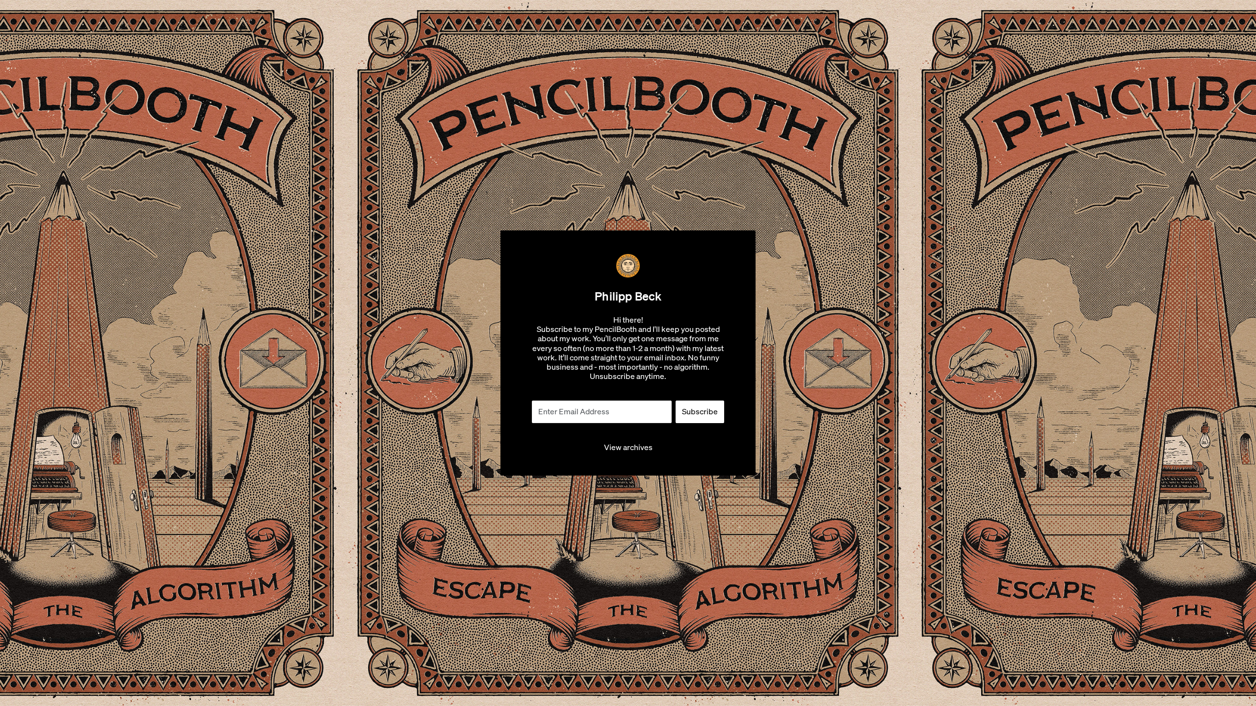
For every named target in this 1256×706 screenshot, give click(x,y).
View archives (628, 447)
